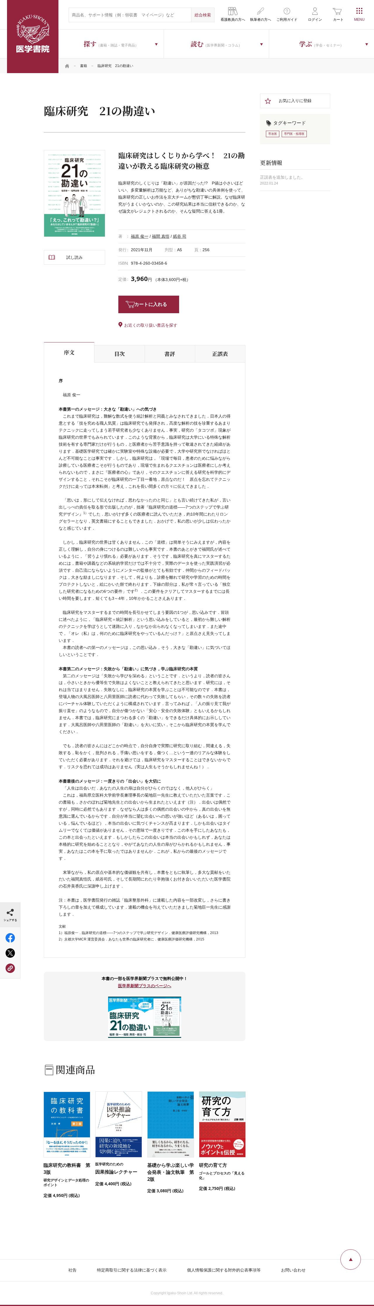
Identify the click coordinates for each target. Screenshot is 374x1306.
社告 (72, 1270)
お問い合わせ (293, 1270)
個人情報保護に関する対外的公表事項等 (224, 1270)
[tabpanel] (74, 193)
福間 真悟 (160, 236)
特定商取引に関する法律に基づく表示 (132, 1270)
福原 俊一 (139, 236)
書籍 (83, 66)
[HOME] (67, 65)
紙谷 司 (179, 236)
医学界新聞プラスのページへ (144, 985)
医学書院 (32, 36)
